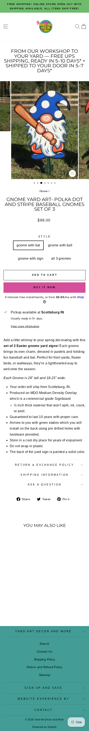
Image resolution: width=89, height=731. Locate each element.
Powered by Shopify (44, 727)
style (44, 236)
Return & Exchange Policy (44, 465)
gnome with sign (30, 258)
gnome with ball (60, 245)
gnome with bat (28, 245)
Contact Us (44, 651)
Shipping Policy (44, 659)
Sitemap (44, 675)
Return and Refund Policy (44, 667)
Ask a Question (44, 484)
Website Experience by (43, 698)
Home (44, 191)
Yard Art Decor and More (43, 631)
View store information (25, 326)
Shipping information (44, 474)
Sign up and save (43, 687)
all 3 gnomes (61, 258)
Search (44, 643)
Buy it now (45, 287)
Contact (43, 710)
